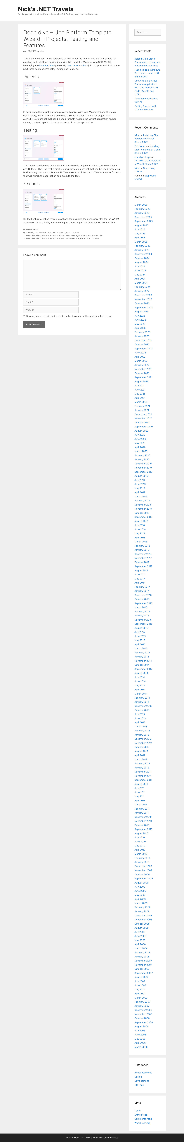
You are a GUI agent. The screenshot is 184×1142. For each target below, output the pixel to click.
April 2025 (139, 237)
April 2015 (139, 644)
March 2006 (141, 1047)
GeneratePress (111, 1137)
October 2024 (142, 258)
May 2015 (139, 640)
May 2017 (139, 578)
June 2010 (140, 841)
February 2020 (142, 455)
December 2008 (143, 915)
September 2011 (143, 780)
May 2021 (139, 393)
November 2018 (143, 508)
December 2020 (143, 414)
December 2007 (143, 960)
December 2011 (142, 771)
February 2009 (142, 907)
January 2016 (141, 615)
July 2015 (139, 632)
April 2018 (139, 537)
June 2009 (140, 891)
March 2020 (140, 451)
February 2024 (142, 287)
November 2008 (143, 919)
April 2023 (140, 328)
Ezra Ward (139, 146)
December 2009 (143, 866)
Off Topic (139, 1085)
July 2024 (139, 266)
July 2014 (139, 677)
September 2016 (143, 603)
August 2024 (141, 262)
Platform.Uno (45, 232)
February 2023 (142, 332)
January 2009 (142, 911)
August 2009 (141, 882)
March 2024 (140, 283)
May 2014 (139, 685)
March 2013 (140, 726)
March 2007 (140, 997)
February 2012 (142, 763)
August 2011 (141, 784)
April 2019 (139, 492)
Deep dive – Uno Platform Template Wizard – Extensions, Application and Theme (62, 238)
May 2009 (139, 895)
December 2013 (143, 706)
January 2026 (141, 213)
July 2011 (139, 788)
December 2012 (143, 738)
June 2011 (139, 792)
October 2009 (142, 874)
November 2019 (143, 467)
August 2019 (141, 476)
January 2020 (141, 459)
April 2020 (140, 447)
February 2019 (142, 500)
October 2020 (142, 422)
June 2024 (140, 270)
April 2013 (139, 722)
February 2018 (142, 545)
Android (29, 232)
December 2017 (143, 554)
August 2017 (141, 570)
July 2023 (139, 315)
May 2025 (139, 233)
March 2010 (140, 854)
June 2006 (140, 1034)
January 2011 (141, 812)
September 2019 (143, 472)
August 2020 (141, 430)
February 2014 (142, 697)
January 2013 (141, 734)
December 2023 (143, 295)
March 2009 (141, 903)
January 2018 (141, 550)
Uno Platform (46, 65)
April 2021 (139, 398)
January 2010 (141, 862)
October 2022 (141, 344)
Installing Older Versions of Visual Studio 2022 (146, 138)
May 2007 (139, 989)
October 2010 (141, 825)
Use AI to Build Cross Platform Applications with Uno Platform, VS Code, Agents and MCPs (146, 87)
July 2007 (139, 981)
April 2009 (140, 899)
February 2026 (142, 209)
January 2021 (141, 410)
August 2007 (141, 977)
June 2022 (140, 352)
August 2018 (141, 521)
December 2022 (143, 340)
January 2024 (141, 291)
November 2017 (143, 558)
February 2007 (142, 1001)
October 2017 (141, 562)
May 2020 (139, 443)
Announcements (143, 1072)
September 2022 (143, 348)
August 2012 (141, 751)
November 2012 (143, 743)
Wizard (76, 232)
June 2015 (140, 636)
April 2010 (139, 849)
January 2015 (141, 656)
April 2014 (139, 689)
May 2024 (139, 274)
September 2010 (143, 829)
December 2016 (143, 595)
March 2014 (140, 693)
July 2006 (139, 1030)
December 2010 (143, 817)
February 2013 (142, 730)
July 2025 (139, 229)
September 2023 (143, 307)
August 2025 (141, 225)
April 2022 (139, 356)
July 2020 (139, 434)
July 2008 (139, 932)
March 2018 (140, 541)
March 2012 (140, 759)
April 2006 (140, 1043)
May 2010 (139, 845)
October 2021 (141, 373)
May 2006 (139, 1038)
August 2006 (141, 1026)
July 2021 (139, 385)
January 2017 (141, 591)
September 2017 (143, 566)
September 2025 (143, 221)
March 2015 (140, 648)
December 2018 (143, 504)
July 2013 (139, 714)
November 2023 (143, 299)
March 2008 (140, 948)
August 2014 (141, 673)
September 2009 (143, 878)
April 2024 (140, 278)
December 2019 (143, 463)
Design (138, 1076)
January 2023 (141, 336)
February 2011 (142, 808)
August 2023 (141, 311)
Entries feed (140, 1114)
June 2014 (140, 681)
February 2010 (142, 858)
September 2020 (143, 426)
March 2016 (140, 607)
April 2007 (140, 993)
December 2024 (143, 254)
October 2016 (141, 599)
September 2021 (143, 377)
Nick (136, 135)
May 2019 (139, 488)
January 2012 (141, 767)
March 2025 (140, 241)
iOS (36, 232)
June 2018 (140, 529)
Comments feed (143, 1118)
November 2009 (143, 870)
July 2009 (139, 886)
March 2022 (140, 361)
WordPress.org (142, 1123)
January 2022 (141, 365)
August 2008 (141, 927)
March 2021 (140, 402)
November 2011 (142, 776)
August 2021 (141, 381)
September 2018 (143, 517)
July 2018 (139, 525)
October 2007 (142, 969)
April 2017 (139, 582)
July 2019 (139, 480)
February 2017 (142, 587)
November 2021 (143, 369)
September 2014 (143, 669)
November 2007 (143, 965)
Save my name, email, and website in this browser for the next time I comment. (69, 316)
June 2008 (140, 936)
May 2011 (139, 796)
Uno (53, 232)
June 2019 (140, 484)
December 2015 (143, 619)
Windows (61, 232)
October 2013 (141, 710)
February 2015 (142, 652)
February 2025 (142, 245)
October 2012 (141, 747)
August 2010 (141, 833)
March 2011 (140, 804)
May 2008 (139, 940)
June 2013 (140, 718)
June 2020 (140, 439)
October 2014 (141, 665)
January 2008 (141, 956)
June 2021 (140, 389)
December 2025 (143, 217)
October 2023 (142, 303)
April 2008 (140, 944)
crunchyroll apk (142, 157)
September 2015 (143, 623)
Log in (137, 1110)
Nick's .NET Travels (46, 9)
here (69, 65)
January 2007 (141, 1006)
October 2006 (142, 1018)
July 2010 (139, 837)
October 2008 (142, 923)
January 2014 (141, 702)
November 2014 (143, 660)
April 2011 (139, 800)
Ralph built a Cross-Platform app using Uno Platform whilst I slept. (147, 62)
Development (32, 229)
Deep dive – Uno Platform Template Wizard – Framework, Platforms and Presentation (64, 235)
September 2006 (143, 1022)
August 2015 (141, 628)
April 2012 (139, 755)
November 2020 (143, 418)
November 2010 (143, 821)
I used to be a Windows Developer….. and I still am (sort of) (147, 73)
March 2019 (140, 496)
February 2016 (142, 611)
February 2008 (142, 952)
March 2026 (140, 204)
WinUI (69, 232)
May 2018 (139, 533)
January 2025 (141, 250)
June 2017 (140, 574)
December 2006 (143, 1010)
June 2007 (140, 985)
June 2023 (140, 319)
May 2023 (139, 324)
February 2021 (142, 406)
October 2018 (141, 513)
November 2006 (143, 1014)
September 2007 (143, 973)
